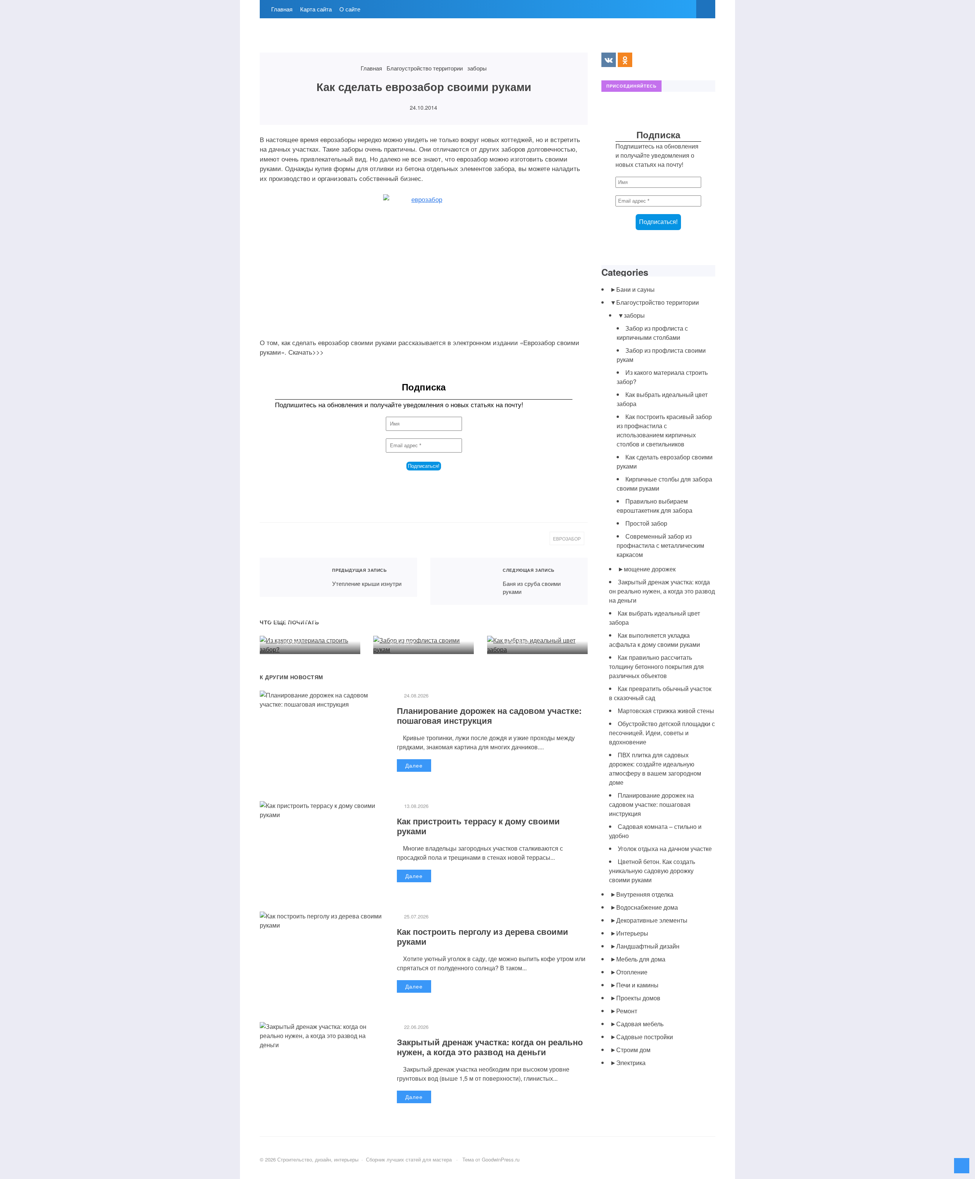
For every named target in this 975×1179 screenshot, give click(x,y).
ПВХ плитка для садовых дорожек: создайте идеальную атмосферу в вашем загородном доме (655, 768)
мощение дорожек (650, 569)
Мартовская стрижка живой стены (666, 710)
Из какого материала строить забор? (300, 624)
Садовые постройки (644, 1036)
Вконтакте (608, 60)
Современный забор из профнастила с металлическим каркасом (660, 545)
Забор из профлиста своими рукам (413, 624)
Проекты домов (638, 997)
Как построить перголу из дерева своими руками (482, 936)
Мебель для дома (640, 959)
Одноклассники (625, 60)
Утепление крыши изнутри (291, 577)
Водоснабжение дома (647, 907)
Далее (414, 765)
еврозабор (567, 538)
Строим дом (633, 1049)
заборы (634, 315)
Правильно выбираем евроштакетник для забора (654, 506)
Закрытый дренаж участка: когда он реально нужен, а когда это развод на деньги (490, 1047)
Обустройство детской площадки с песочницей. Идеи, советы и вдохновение (662, 732)
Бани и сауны (635, 289)
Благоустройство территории (657, 302)
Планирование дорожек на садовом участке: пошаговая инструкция (489, 715)
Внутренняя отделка (644, 894)
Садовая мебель (639, 1023)
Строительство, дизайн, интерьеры (317, 39)
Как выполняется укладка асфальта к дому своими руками (654, 640)
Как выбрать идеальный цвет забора (533, 624)
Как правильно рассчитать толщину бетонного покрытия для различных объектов (656, 666)
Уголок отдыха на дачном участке (665, 848)
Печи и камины (637, 985)
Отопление (631, 972)
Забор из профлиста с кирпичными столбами (652, 333)
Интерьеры (632, 933)
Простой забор (646, 523)
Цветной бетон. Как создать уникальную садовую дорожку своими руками (652, 870)
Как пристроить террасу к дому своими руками (478, 826)
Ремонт (626, 1010)
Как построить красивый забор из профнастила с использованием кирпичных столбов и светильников (664, 430)
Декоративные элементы (651, 920)
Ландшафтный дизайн (647, 946)
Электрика (631, 1062)
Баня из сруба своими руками (461, 581)
